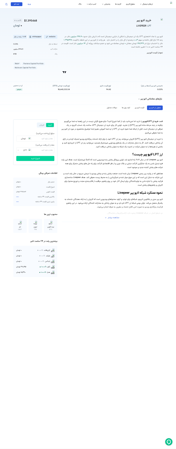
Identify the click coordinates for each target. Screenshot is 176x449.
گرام (48, 267)
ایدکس (47, 261)
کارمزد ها (118, 4)
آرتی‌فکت (47, 250)
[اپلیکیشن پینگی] (6, 4)
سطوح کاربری (130, 4)
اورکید (48, 256)
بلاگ (80, 4)
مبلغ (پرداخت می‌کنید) (45, 133)
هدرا (48, 272)
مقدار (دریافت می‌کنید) (45, 145)
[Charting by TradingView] (64, 72)
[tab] (155, 108)
